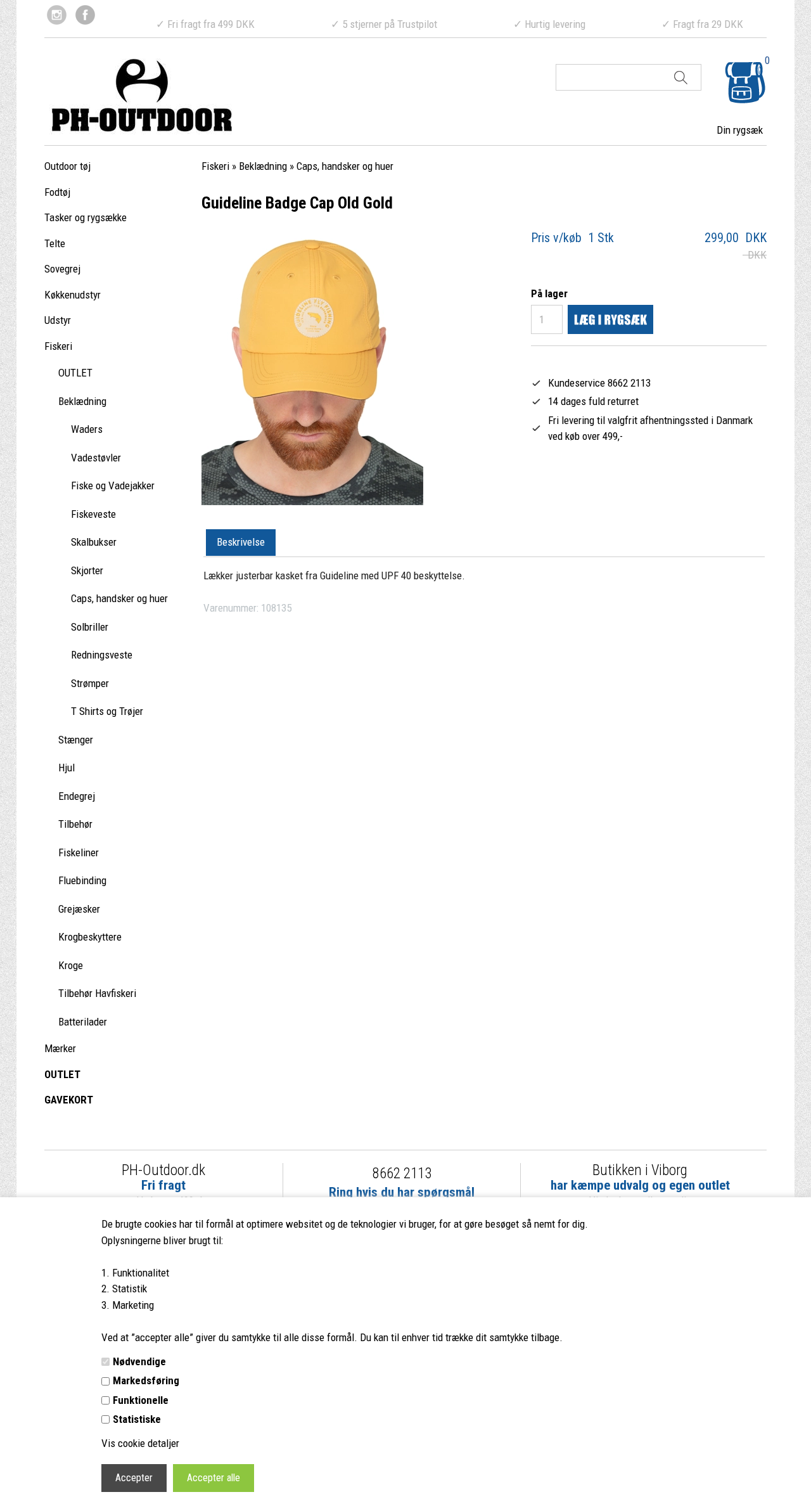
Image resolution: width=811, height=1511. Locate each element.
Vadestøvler (96, 457)
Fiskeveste (93, 514)
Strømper (90, 683)
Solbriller (89, 626)
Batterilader (82, 1021)
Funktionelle (141, 1400)
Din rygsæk (740, 130)
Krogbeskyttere (90, 936)
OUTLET (75, 372)
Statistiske (137, 1419)
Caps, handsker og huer (119, 598)
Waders (87, 429)
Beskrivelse (241, 542)
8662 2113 (402, 1173)
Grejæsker (79, 909)
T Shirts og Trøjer (107, 711)
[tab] (241, 543)
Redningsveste (101, 654)
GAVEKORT (68, 1099)
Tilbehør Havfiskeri (97, 993)
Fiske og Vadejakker (113, 485)
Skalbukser (94, 542)
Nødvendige (139, 1361)
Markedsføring (146, 1380)
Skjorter (87, 570)
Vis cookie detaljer (140, 1443)
